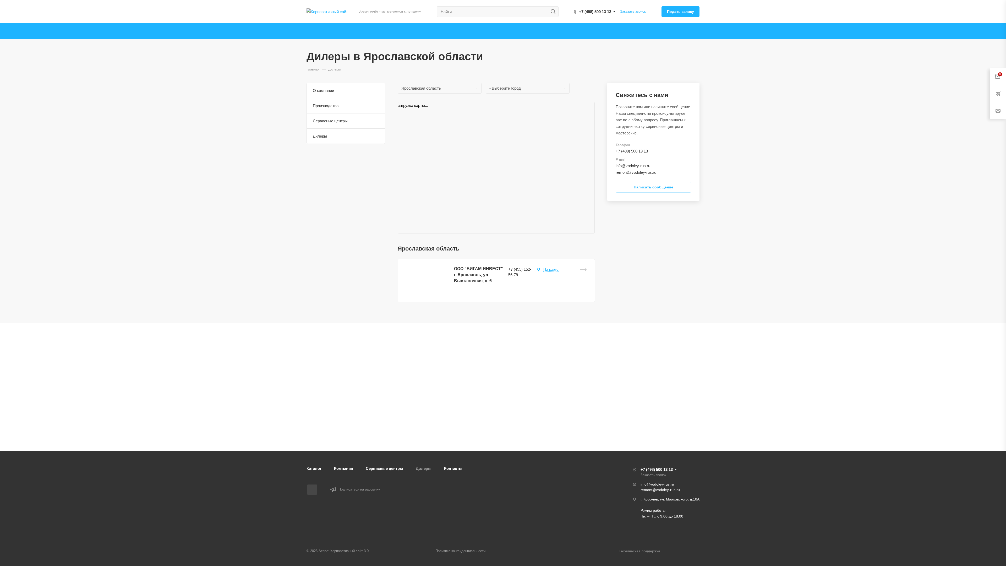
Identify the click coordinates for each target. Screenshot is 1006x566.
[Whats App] (312, 490)
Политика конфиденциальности (460, 551)
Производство (325, 106)
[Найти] (554, 11)
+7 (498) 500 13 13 (595, 11)
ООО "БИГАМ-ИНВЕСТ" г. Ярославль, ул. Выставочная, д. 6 (478, 274)
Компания (343, 468)
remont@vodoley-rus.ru (636, 172)
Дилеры (320, 136)
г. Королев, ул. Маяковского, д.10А (670, 499)
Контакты (453, 468)
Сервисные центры (330, 121)
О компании (323, 90)
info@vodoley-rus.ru (633, 166)
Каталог (314, 468)
